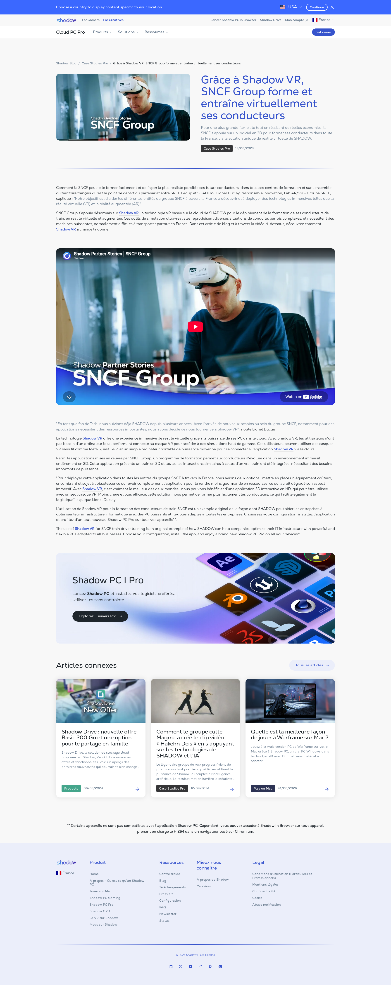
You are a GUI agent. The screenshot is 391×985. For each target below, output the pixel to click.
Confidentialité (263, 891)
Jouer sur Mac (100, 891)
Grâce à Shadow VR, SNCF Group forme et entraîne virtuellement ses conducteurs (177, 63)
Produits (100, 32)
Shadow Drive (270, 20)
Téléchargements (172, 887)
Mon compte (294, 20)
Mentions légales (265, 884)
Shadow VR (129, 213)
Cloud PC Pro (70, 32)
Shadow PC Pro (101, 905)
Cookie (257, 898)
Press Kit (166, 894)
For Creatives (113, 20)
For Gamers (91, 20)
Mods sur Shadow (103, 924)
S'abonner (323, 32)
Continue (317, 7)
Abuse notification (266, 905)
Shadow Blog (66, 63)
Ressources (154, 32)
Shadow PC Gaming (105, 898)
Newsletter (167, 914)
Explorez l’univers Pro (97, 616)
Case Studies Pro (95, 63)
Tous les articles (309, 665)
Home (94, 874)
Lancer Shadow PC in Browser (233, 20)
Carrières (204, 886)
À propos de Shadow (213, 879)
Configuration (170, 900)
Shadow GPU (100, 911)
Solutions (126, 32)
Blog (162, 881)
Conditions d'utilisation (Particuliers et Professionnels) (282, 876)
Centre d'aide (169, 874)
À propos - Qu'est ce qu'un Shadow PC (117, 883)
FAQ (162, 907)
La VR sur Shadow (104, 918)
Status (164, 921)
